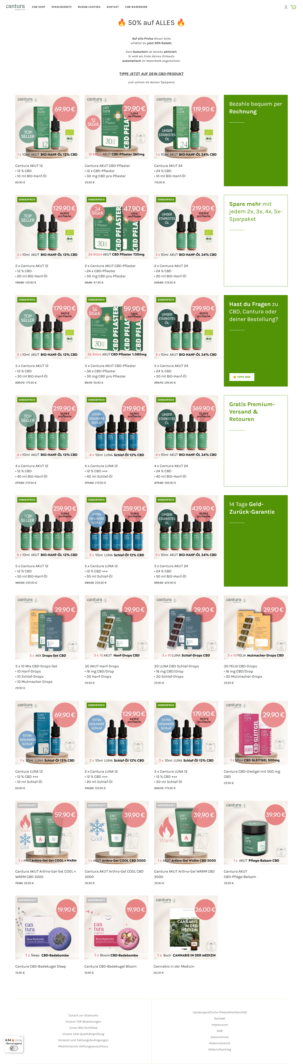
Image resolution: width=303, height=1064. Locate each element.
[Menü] (20, 1037)
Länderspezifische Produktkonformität (220, 1012)
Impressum (220, 1025)
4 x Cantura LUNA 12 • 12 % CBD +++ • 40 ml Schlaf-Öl (101, 471)
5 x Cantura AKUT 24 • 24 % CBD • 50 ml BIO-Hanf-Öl (171, 571)
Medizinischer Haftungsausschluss (83, 1046)
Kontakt (113, 6)
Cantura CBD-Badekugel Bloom (110, 966)
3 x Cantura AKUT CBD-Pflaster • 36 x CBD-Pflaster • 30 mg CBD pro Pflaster (110, 370)
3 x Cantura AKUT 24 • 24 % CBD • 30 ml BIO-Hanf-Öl (171, 370)
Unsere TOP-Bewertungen (83, 1021)
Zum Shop (38, 6)
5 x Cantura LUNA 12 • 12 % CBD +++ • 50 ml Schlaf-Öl (101, 571)
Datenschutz (220, 1037)
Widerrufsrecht (219, 1043)
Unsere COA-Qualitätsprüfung (83, 1034)
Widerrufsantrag (219, 1049)
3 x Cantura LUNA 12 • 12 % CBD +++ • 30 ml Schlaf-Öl (170, 776)
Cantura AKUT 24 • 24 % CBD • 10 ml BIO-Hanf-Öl (170, 170)
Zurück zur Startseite (83, 1015)
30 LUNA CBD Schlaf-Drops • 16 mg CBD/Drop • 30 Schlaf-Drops (176, 671)
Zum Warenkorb (136, 6)
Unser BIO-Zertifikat (83, 1028)
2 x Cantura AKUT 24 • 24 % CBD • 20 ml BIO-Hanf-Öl (171, 271)
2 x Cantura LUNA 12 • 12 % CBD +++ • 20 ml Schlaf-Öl (101, 776)
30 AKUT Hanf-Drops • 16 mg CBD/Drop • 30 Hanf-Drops (102, 671)
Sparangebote (62, 6)
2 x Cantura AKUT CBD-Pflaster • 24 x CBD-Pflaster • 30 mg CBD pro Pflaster (110, 271)
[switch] (14, 1048)
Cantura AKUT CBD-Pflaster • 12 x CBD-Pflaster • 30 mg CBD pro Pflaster (107, 170)
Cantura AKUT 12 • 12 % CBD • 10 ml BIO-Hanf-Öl (31, 170)
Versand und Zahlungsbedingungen (83, 1040)
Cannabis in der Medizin (174, 966)
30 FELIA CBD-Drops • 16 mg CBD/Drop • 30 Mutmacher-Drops (243, 671)
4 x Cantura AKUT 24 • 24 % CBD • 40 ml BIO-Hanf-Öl (171, 471)
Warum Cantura (89, 6)
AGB (220, 1031)
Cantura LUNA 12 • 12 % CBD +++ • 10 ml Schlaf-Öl (29, 776)
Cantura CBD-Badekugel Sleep (40, 966)
